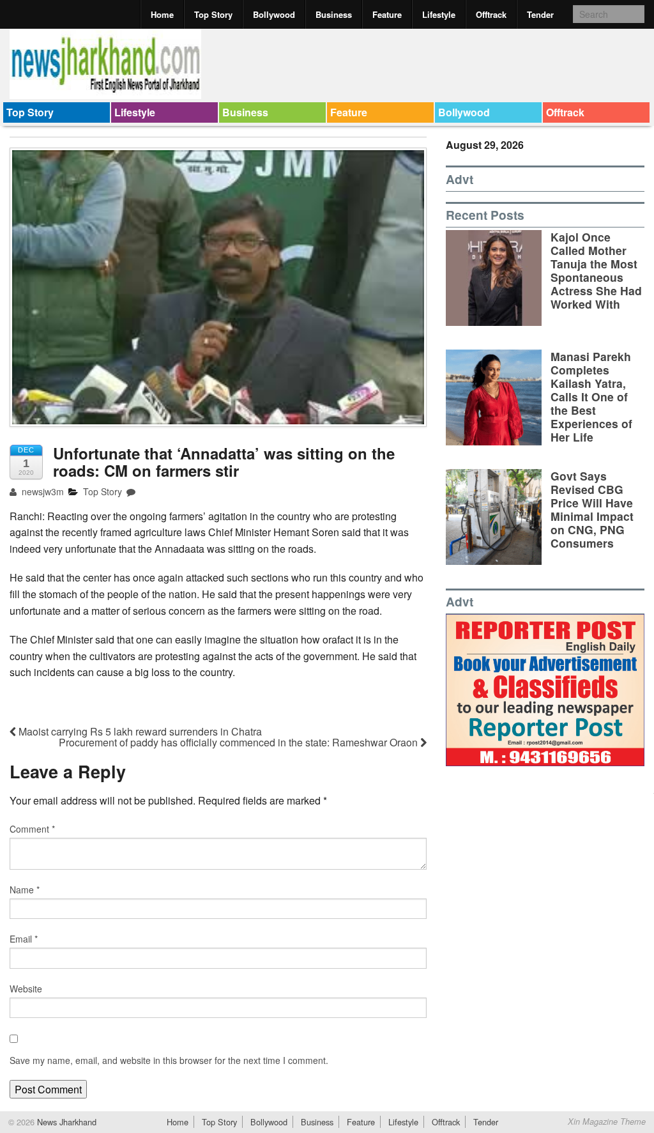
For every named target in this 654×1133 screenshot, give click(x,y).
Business (334, 14)
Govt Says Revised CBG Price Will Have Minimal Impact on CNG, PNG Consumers (592, 509)
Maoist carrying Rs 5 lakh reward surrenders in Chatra (139, 731)
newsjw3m (41, 491)
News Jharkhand (65, 1122)
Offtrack (491, 14)
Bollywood (274, 14)
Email (24, 938)
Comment (32, 828)
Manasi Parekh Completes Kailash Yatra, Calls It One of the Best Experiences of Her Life (591, 396)
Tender (540, 14)
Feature (387, 14)
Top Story (213, 14)
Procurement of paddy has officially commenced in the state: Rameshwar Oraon (239, 742)
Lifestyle (438, 14)
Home (162, 14)
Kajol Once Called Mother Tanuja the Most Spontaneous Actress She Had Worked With (596, 270)
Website (26, 988)
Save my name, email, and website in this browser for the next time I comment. (169, 1060)
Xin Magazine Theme (607, 1121)
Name (25, 889)
